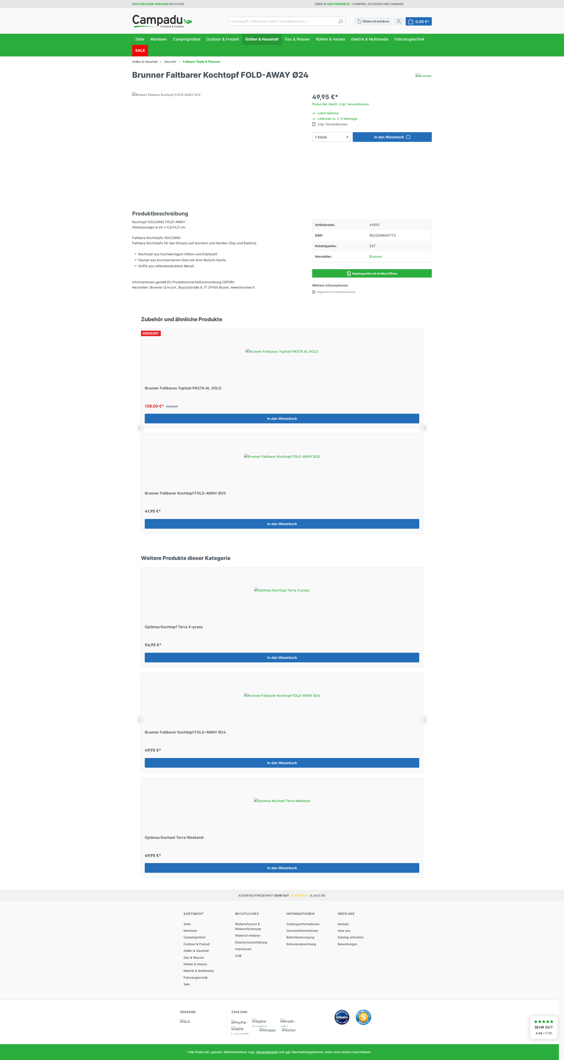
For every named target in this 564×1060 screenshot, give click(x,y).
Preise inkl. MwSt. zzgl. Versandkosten (340, 104)
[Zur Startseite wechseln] (162, 21)
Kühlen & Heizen (195, 964)
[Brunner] (424, 76)
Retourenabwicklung (301, 944)
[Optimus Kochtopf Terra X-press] (282, 590)
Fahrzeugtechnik (196, 977)
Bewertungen (347, 944)
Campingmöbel (194, 937)
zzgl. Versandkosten (332, 124)
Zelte (187, 924)
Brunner (375, 256)
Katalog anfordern (351, 937)
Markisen (190, 930)
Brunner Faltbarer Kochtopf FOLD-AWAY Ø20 (185, 493)
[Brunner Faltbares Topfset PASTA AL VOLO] (282, 352)
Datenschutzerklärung (251, 942)
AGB (238, 956)
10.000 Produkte (336, 4)
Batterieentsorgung (300, 937)
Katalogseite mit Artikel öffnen (374, 273)
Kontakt (343, 924)
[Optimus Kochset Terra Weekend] (282, 801)
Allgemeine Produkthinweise (336, 292)
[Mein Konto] (399, 21)
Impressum (243, 949)
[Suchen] (340, 21)
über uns (344, 930)
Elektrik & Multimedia (199, 971)
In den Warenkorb (389, 137)
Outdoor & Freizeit (197, 944)
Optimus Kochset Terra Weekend (174, 837)
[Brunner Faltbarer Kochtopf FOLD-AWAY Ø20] (282, 457)
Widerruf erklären (247, 935)
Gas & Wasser (194, 957)
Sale (187, 984)
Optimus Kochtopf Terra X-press (174, 627)
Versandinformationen (302, 930)
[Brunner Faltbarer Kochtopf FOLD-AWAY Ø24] (282, 696)
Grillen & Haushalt (196, 951)
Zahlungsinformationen (302, 924)
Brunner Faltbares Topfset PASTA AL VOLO (183, 388)
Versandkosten (267, 1052)
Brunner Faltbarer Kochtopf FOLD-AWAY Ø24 (185, 732)
